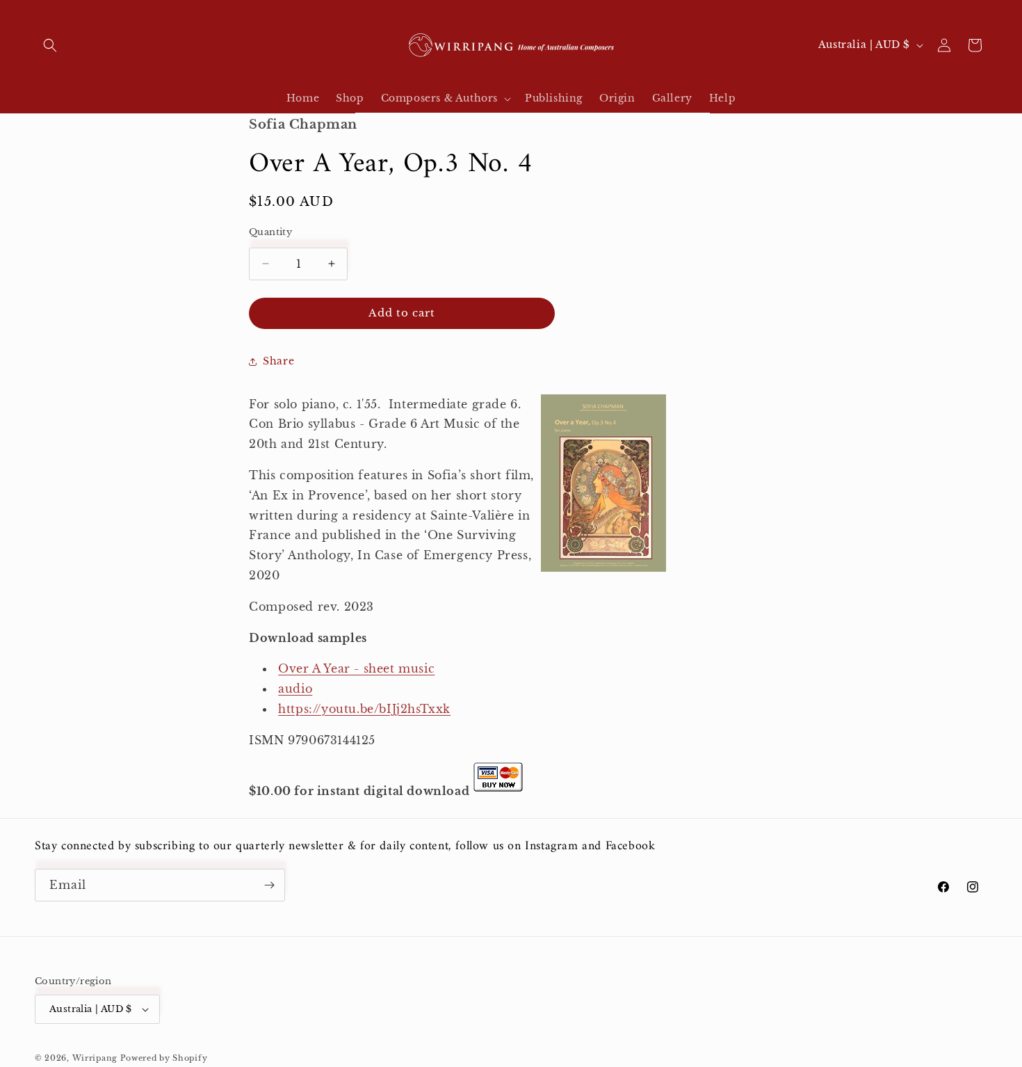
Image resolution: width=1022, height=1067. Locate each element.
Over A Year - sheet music (356, 668)
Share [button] (278, 361)
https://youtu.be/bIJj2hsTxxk (364, 709)
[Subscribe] (269, 885)
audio (295, 689)
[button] (50, 45)
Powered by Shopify (164, 1058)
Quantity (270, 232)
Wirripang (94, 1058)
